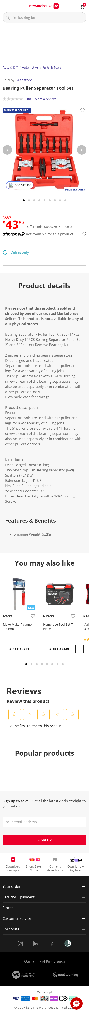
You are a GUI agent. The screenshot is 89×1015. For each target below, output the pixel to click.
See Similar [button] (22, 185)
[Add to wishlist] (82, 111)
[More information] (82, 233)
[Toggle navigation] (5, 6)
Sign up (45, 840)
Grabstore (23, 80)
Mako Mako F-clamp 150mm (17, 626)
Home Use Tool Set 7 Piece (58, 626)
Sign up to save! (16, 801)
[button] (15, 714)
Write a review (45, 99)
